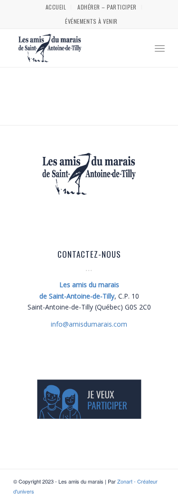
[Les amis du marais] (73, 48)
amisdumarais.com (89, 324)
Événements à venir (91, 21)
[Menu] (160, 48)
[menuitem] (56, 7)
